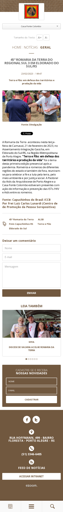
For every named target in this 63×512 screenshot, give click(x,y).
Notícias (31, 47)
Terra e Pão (44, 223)
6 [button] (36, 359)
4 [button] (32, 359)
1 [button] (26, 359)
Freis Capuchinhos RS (21, 223)
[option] (31, 108)
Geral (45, 47)
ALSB (41, 219)
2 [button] (28, 359)
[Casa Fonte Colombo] (31, 11)
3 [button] (30, 359)
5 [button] (34, 359)
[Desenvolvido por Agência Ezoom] (31, 486)
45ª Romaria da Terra (21, 219)
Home (16, 47)
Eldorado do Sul (18, 228)
